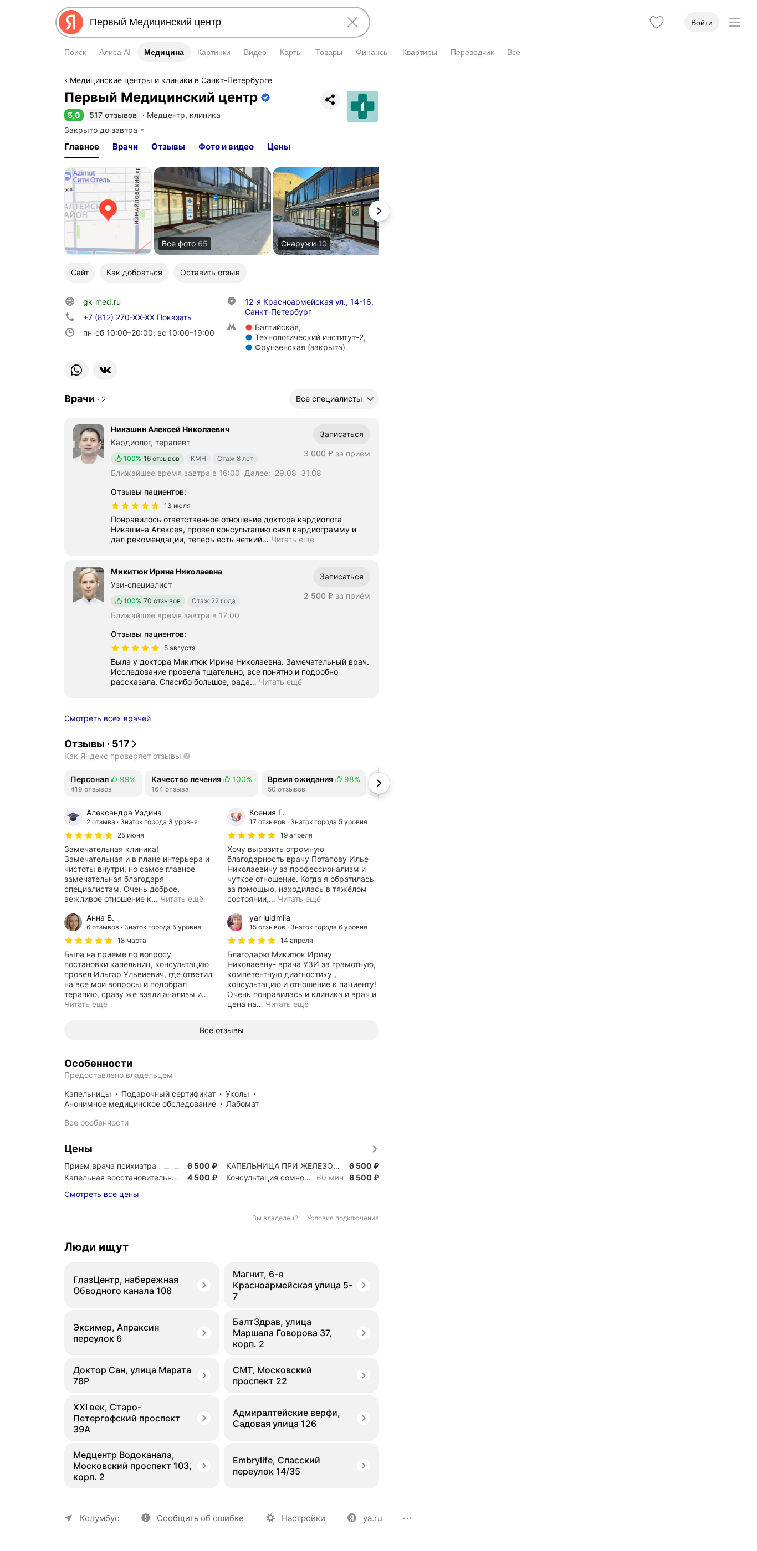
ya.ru (372, 1518)
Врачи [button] (125, 146)
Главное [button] (81, 146)
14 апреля (296, 940)
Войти (702, 22)
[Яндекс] (71, 22)
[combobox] (210, 22)
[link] (108, 211)
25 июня (130, 835)
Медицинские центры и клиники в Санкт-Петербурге (171, 80)
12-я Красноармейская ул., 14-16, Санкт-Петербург (309, 306)
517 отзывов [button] (113, 115)
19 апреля (296, 835)
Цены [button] (278, 146)
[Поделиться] (330, 100)
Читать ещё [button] (292, 539)
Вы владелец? (275, 1218)
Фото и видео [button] (226, 146)
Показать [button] (137, 317)
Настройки (303, 1518)
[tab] (81, 146)
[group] (140, 856)
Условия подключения (343, 1218)
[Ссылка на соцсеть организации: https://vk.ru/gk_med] (105, 370)
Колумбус (99, 1518)
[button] (74, 115)
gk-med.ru (102, 301)
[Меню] (735, 22)
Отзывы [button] (168, 146)
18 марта (131, 940)
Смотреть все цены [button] (101, 1194)
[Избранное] (657, 22)
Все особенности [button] (96, 1122)
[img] (135, 505)
